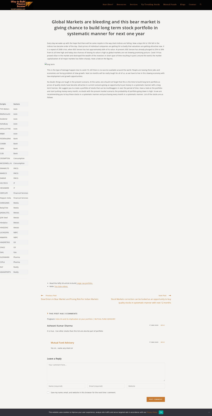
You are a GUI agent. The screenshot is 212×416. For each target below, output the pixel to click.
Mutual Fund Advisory (62, 342)
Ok (161, 412)
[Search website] (200, 4)
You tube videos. (61, 286)
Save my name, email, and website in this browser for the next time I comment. (83, 392)
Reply (163, 325)
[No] (209, 412)
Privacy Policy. (152, 412)
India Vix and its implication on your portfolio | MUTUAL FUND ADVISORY (85, 319)
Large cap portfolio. (84, 283)
